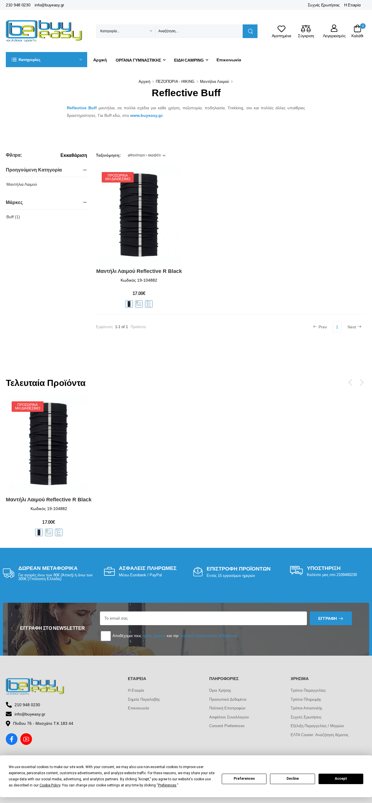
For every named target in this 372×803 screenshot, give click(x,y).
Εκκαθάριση (73, 155)
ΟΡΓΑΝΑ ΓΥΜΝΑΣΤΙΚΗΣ (138, 60)
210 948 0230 (18, 5)
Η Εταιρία (352, 5)
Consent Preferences (227, 726)
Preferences (244, 779)
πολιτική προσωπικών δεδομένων (208, 636)
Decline (293, 779)
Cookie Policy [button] (50, 785)
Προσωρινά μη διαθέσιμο (117, 177)
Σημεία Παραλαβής (144, 699)
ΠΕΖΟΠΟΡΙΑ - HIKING (175, 81)
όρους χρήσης (154, 636)
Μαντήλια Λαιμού (214, 81)
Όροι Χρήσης (220, 690)
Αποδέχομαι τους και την (174, 636)
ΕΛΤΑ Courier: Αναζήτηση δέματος (319, 735)
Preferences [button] (167, 785)
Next (352, 327)
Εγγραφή (327, 618)
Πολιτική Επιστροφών (227, 708)
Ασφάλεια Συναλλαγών (229, 717)
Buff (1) (13, 216)
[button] (46, 59)
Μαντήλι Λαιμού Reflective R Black (139, 271)
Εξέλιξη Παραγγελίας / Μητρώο (317, 726)
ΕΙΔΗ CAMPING (189, 60)
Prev (323, 327)
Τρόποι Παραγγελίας (308, 690)
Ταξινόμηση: (108, 155)
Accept (341, 779)
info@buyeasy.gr (49, 5)
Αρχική (100, 60)
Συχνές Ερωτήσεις (324, 5)
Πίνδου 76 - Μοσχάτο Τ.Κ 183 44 (43, 723)
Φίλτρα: (14, 155)
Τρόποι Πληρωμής (306, 699)
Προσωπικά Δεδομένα (227, 699)
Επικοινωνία (229, 60)
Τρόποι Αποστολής (306, 708)
